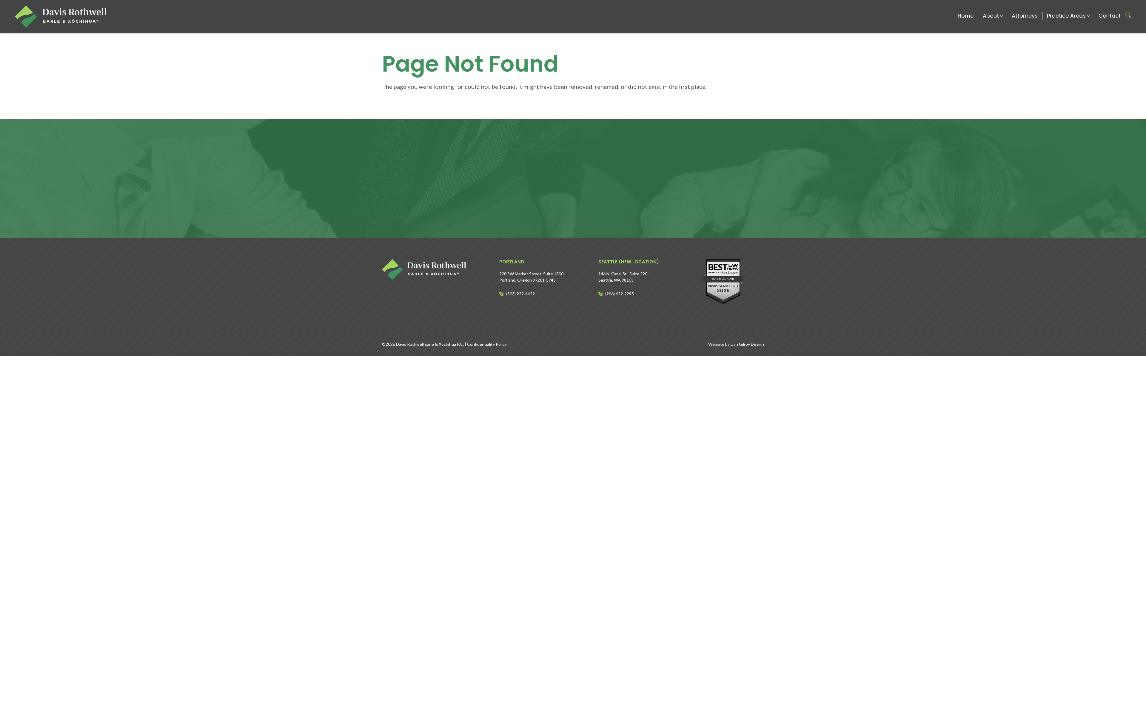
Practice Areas (1066, 15)
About (991, 15)
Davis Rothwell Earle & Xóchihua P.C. (430, 344)
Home (966, 15)
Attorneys (1025, 15)
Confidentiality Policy (487, 344)
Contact (1110, 15)
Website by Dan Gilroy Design (736, 344)
